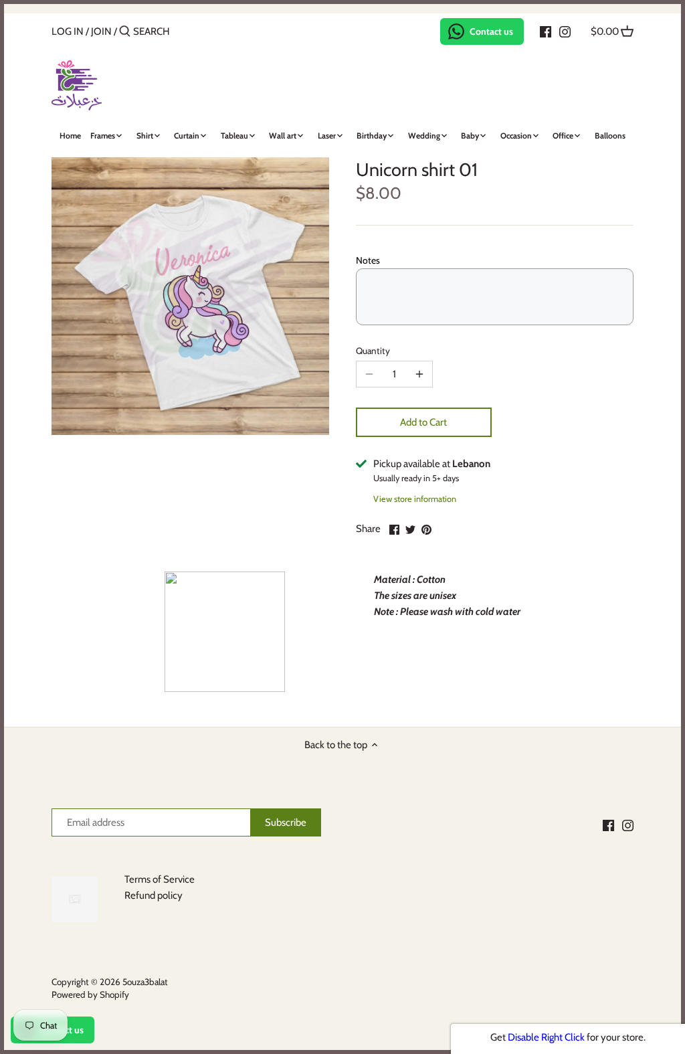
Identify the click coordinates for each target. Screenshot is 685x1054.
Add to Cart (423, 422)
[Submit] (124, 31)
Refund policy (153, 895)
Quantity (373, 350)
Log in (68, 31)
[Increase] (419, 374)
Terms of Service (159, 879)
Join (101, 31)
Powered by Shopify (90, 994)
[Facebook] (545, 30)
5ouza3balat (145, 981)
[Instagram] (565, 30)
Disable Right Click (546, 1037)
